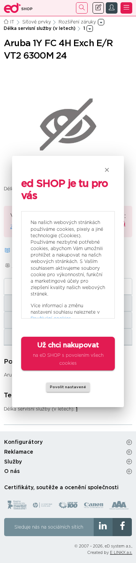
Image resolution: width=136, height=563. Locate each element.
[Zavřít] (107, 170)
